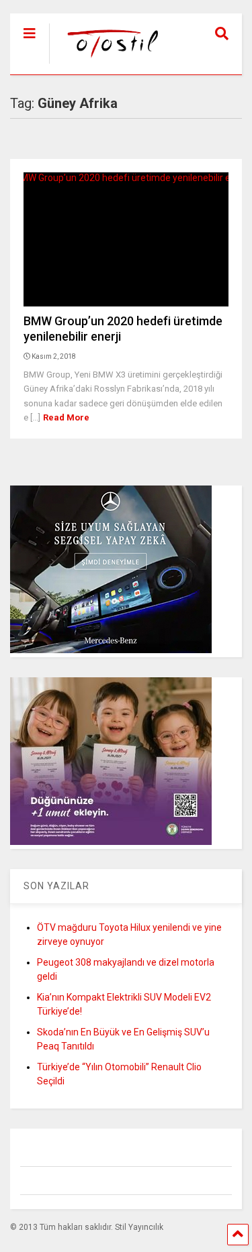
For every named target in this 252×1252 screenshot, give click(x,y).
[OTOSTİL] (106, 64)
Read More (66, 417)
